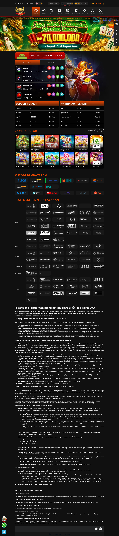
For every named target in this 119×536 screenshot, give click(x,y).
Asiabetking (38, 352)
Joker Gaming (22, 375)
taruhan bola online (57, 312)
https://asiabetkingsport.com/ (47, 523)
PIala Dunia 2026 (56, 398)
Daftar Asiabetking (80, 313)
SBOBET (17, 390)
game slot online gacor (78, 344)
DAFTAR (98, 3)
